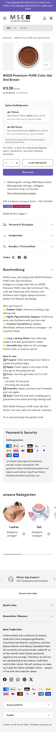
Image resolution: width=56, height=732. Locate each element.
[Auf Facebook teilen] (19, 257)
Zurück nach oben (28, 593)
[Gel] (39, 512)
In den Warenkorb (38, 162)
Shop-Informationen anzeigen (21, 193)
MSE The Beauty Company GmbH (19, 201)
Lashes (14, 527)
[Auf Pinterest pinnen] (25, 257)
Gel (39, 527)
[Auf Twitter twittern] (13, 257)
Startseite (7, 38)
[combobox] (28, 28)
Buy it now (28, 172)
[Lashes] (14, 512)
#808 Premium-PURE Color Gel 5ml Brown (32, 38)
